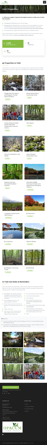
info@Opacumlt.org (10, 322)
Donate (27, 411)
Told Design (30, 443)
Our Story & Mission (29, 406)
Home (26, 404)
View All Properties (29, 408)
